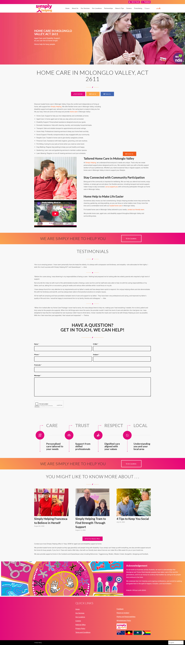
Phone (37, 354)
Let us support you (111, 186)
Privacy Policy (80, 628)
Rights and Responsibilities (126, 616)
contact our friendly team (135, 209)
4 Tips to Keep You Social (133, 518)
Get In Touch (135, 2)
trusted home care (116, 205)
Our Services (79, 613)
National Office (80, 625)
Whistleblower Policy (124, 620)
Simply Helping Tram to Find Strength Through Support (90, 523)
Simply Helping (56, 106)
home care (73, 111)
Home (77, 609)
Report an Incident (123, 613)
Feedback (146, 2)
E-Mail (95, 344)
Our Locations (80, 617)
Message (37, 375)
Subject (96, 354)
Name (36, 344)
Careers (78, 621)
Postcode (38, 365)
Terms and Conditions (82, 632)
